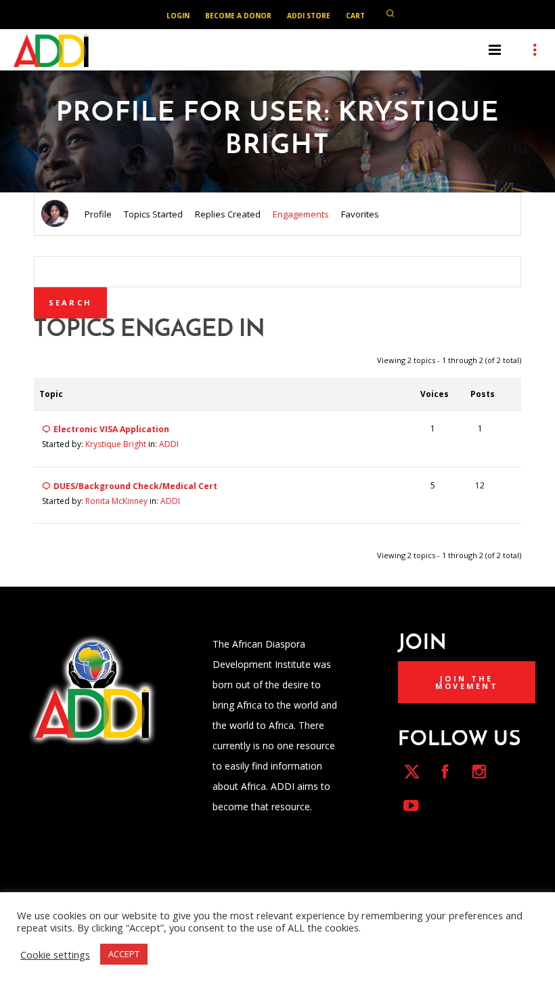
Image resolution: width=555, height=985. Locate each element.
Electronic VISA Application (111, 429)
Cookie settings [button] (55, 954)
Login (178, 15)
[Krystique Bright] (54, 212)
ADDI (169, 444)
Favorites (360, 214)
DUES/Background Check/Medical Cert (135, 486)
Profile (98, 214)
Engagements (301, 214)
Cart (355, 15)
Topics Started (153, 214)
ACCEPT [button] (123, 954)
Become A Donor (238, 15)
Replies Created (228, 214)
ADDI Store (308, 15)
